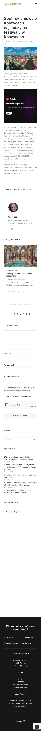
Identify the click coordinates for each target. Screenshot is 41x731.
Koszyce (8, 190)
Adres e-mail (9, 365)
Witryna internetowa (12, 376)
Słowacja (31, 190)
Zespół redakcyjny (20, 687)
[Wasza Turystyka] (13, 4)
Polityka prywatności (21, 685)
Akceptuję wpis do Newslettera (18, 643)
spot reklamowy (19, 190)
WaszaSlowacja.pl (20, 706)
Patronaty (20, 682)
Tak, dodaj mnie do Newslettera (18, 396)
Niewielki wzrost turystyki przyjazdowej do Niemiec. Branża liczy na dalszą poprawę (20, 275)
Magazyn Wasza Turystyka (20, 700)
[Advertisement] (20, 541)
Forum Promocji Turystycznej (20, 703)
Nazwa (7, 354)
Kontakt (20, 679)
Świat (21, 41)
